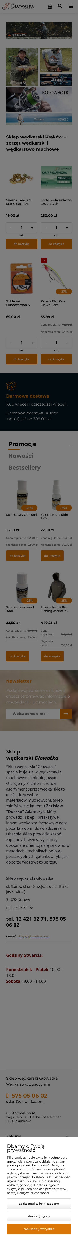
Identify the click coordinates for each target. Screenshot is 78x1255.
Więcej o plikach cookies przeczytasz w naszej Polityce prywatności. (36, 1191)
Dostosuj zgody (39, 1216)
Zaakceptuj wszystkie (39, 1229)
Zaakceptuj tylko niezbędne (39, 1203)
